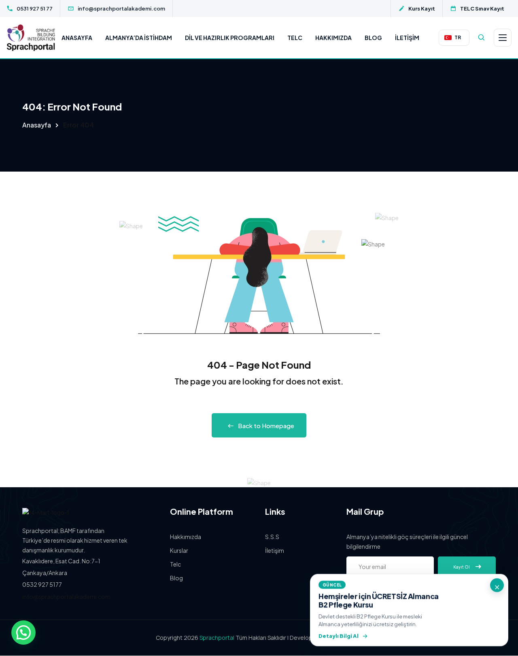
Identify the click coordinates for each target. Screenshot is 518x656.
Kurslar (179, 550)
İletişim (407, 37)
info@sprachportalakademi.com (121, 8)
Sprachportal (217, 637)
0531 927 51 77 (35, 8)
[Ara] (481, 38)
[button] (23, 632)
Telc (294, 37)
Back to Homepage (266, 425)
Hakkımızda (333, 37)
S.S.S (272, 536)
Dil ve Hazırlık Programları (229, 37)
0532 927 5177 (42, 584)
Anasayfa (77, 37)
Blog (373, 37)
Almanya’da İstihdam (138, 37)
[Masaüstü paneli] (503, 38)
